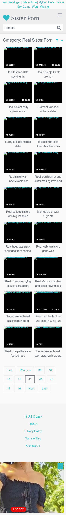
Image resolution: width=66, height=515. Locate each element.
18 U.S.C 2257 (33, 416)
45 (8, 388)
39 (50, 370)
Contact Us (33, 445)
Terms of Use (33, 438)
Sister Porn (24, 18)
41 (19, 379)
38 (39, 370)
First (9, 370)
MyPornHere (46, 2)
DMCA (33, 424)
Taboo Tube (29, 2)
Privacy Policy (33, 431)
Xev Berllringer (11, 2)
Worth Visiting (40, 6)
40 (8, 379)
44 (51, 379)
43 (40, 379)
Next (31, 388)
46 (19, 388)
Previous (25, 370)
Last (44, 388)
